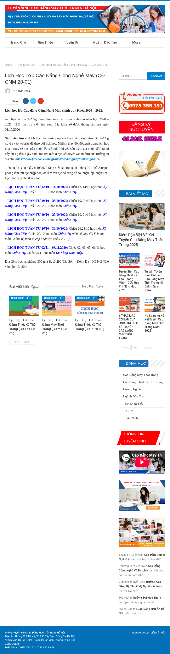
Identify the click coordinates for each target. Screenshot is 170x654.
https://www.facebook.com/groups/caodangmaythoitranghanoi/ (57, 159)
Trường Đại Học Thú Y (146, 597)
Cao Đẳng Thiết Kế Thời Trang (143, 382)
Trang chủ (18, 42)
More (136, 42)
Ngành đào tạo (105, 42)
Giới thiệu (45, 42)
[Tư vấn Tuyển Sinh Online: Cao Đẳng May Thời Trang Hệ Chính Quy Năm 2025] (154, 260)
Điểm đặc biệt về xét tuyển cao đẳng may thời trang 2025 (141, 240)
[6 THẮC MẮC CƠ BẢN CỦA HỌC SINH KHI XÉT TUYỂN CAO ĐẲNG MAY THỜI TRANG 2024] (129, 304)
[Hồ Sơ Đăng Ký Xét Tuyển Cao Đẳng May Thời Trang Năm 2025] (154, 304)
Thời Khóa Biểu (21, 298)
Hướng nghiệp (132, 389)
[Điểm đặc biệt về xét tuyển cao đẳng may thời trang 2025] (142, 216)
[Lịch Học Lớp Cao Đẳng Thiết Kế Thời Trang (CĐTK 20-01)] (89, 306)
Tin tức (128, 411)
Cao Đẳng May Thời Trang (140, 374)
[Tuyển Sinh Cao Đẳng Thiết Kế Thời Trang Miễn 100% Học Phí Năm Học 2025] (129, 260)
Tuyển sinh (73, 42)
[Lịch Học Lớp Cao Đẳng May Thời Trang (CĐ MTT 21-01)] (57, 306)
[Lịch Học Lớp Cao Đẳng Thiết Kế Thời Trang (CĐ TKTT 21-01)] (24, 306)
